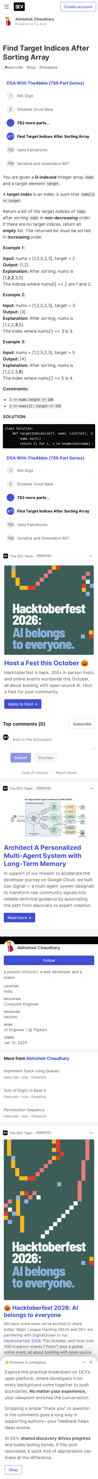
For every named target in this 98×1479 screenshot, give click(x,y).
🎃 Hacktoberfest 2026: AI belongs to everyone (41, 1311)
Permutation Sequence (24, 1112)
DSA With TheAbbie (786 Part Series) (45, 83)
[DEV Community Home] (19, 6)
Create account (78, 6)
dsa (31, 67)
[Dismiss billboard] (91, 1362)
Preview (46, 757)
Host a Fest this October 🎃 (46, 663)
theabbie (48, 67)
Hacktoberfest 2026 (22, 1340)
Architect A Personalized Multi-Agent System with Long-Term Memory (43, 856)
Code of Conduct (34, 773)
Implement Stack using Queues (31, 1073)
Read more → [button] (19, 917)
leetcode (14, 67)
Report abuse (66, 773)
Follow (49, 960)
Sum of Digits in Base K (24, 1093)
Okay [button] (13, 1469)
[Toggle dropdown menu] (91, 556)
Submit (20, 757)
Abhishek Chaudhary (34, 19)
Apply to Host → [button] (23, 704)
